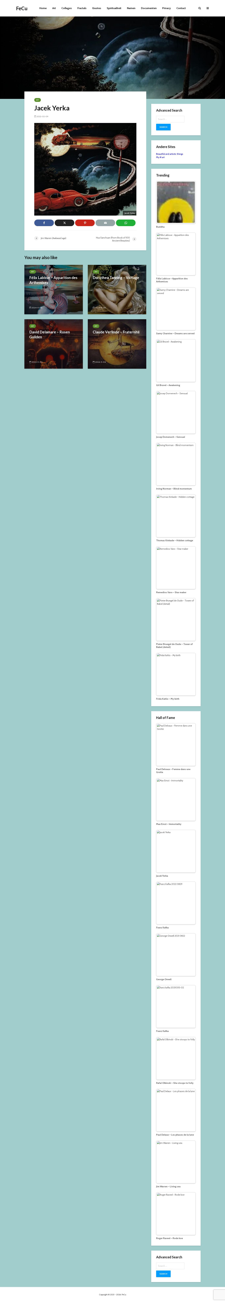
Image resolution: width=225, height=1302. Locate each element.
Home (43, 8)
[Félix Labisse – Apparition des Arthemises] (53, 289)
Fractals (81, 8)
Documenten (149, 8)
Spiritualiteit (114, 8)
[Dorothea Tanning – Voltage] (117, 289)
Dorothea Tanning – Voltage (116, 277)
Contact (181, 8)
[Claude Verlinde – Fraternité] (117, 343)
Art (54, 8)
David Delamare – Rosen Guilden (49, 334)
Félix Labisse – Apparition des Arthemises (53, 280)
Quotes (96, 8)
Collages (66, 8)
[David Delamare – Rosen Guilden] (53, 343)
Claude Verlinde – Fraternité (116, 332)
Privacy (166, 8)
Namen (131, 8)
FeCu (22, 8)
